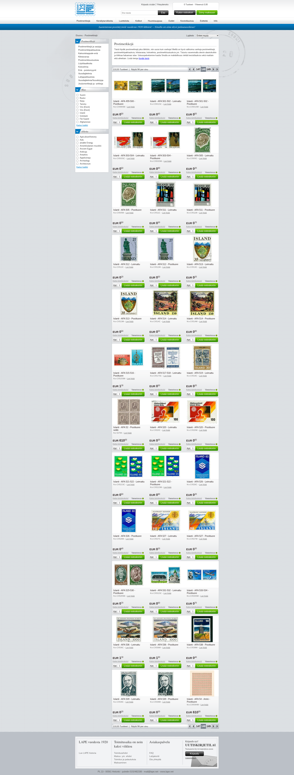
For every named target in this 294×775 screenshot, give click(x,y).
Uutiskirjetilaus (190, 758)
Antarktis (84, 155)
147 (198, 69)
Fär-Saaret (84, 119)
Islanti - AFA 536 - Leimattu (126, 644)
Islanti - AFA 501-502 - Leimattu (165, 101)
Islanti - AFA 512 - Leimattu (126, 264)
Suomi (82, 95)
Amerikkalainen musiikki (90, 146)
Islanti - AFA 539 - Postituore (164, 699)
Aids (82, 140)
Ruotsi (82, 98)
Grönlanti (84, 116)
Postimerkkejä (83, 21)
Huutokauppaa (155, 21)
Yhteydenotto (162, 4)
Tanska (83, 104)
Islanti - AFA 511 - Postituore (201, 210)
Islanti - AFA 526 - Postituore (127, 536)
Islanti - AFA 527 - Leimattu (163, 536)
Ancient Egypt (86, 149)
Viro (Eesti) (85, 107)
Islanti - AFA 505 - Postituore (127, 210)
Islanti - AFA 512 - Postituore (164, 264)
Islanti (82, 113)
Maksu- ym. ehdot (123, 756)
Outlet (171, 21)
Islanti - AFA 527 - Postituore (201, 536)
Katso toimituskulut (120, 118)
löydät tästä (144, 58)
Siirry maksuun (207, 12)
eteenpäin (213, 69)
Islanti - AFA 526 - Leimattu (200, 481)
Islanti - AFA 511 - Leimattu (163, 210)
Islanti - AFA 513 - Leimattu (200, 264)
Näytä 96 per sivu (139, 69)
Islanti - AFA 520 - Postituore (201, 427)
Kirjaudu (194, 753)
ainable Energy (86, 143)
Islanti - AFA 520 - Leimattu (163, 427)
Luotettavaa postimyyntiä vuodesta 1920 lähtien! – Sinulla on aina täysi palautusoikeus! (147, 27)
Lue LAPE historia (87, 753)
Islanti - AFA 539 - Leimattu (126, 699)
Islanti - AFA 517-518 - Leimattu (165, 373)
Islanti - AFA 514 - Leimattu (163, 318)
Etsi (163, 12)
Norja (82, 101)
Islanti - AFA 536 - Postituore (164, 644)
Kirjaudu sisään (148, 4)
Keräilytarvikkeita (104, 21)
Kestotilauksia (187, 21)
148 (203, 69)
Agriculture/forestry (88, 137)
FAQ (151, 753)
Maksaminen (120, 762)
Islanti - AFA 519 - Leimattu (200, 373)
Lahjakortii (154, 756)
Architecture (85, 164)
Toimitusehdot (121, 753)
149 (209, 69)
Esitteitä (204, 21)
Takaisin (194, 69)
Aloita (190, 69)
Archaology (85, 161)
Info (215, 21)
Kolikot (138, 21)
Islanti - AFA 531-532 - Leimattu (165, 590)
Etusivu (79, 35)
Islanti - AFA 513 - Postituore (127, 318)
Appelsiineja (85, 158)
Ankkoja (83, 152)
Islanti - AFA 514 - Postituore (201, 318)
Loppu (217, 69)
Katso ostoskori (184, 12)
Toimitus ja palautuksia (125, 759)
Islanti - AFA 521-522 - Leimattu (128, 481)
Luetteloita (124, 21)
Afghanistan (85, 122)
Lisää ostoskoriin (133, 122)
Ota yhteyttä (155, 759)
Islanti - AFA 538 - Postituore (201, 644)
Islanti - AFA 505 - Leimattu (200, 155)
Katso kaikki (82, 125)
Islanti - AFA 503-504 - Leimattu (128, 155)
